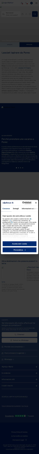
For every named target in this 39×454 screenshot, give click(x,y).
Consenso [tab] (6, 208)
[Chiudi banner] (36, 203)
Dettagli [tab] (16, 208)
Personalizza (18, 250)
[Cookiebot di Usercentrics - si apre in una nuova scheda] (23, 202)
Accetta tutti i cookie (19, 244)
